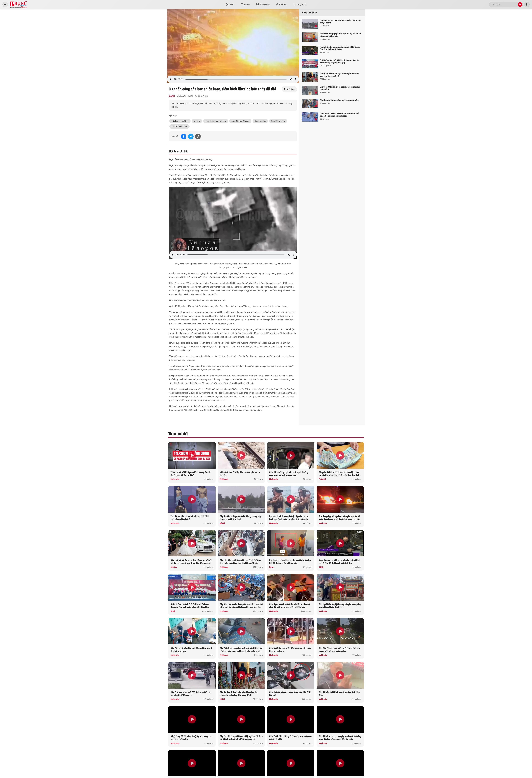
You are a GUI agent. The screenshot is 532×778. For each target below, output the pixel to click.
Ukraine (197, 121)
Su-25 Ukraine (260, 121)
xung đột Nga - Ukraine (240, 121)
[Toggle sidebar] (5, 4)
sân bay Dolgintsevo (179, 126)
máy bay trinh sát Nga (180, 121)
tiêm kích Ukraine (278, 121)
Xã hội (172, 96)
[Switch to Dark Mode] (527, 4)
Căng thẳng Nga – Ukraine (215, 121)
